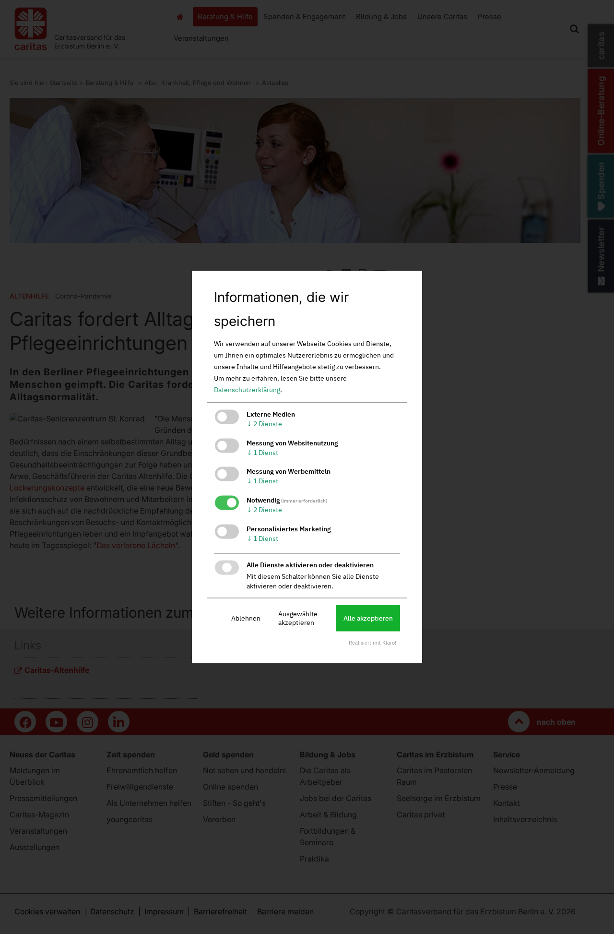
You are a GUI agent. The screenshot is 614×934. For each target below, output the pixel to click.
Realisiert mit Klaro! (372, 643)
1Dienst (262, 452)
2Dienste (264, 423)
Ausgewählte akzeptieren (298, 618)
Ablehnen (245, 618)
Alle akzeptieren (368, 618)
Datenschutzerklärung (247, 389)
